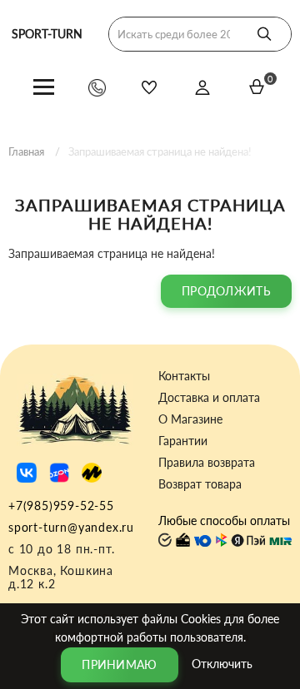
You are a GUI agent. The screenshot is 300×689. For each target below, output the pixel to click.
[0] (257, 87)
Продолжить (226, 291)
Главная (26, 151)
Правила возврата (206, 462)
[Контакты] (97, 87)
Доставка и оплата (209, 397)
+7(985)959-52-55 (61, 505)
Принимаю (119, 664)
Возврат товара (200, 484)
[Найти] (264, 34)
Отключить (222, 663)
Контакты (184, 376)
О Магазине (190, 419)
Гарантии (183, 441)
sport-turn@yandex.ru (71, 527)
